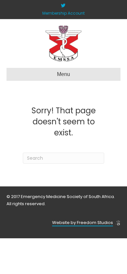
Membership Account (63, 13)
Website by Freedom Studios (82, 222)
